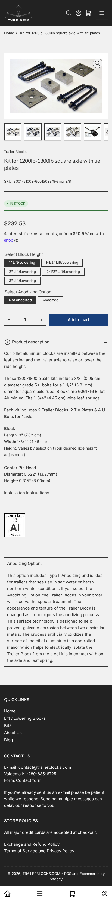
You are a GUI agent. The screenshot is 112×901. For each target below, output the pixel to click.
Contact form (29, 780)
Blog (8, 739)
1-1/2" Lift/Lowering (62, 262)
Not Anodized (20, 300)
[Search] (69, 13)
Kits (7, 725)
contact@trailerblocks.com (44, 767)
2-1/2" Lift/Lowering (63, 271)
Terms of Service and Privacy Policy (39, 850)
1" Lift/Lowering (22, 262)
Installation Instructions (26, 492)
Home (9, 33)
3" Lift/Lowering (22, 280)
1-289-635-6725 (40, 773)
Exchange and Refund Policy (32, 844)
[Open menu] (102, 13)
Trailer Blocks (15, 151)
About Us (13, 732)
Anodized (50, 300)
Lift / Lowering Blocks (25, 718)
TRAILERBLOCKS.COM (41, 873)
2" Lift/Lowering (22, 271)
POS (67, 873)
